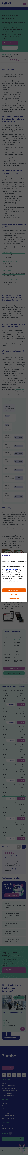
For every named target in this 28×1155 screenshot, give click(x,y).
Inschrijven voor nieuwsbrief (12, 1139)
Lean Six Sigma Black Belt (10, 280)
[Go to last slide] (4, 1034)
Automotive (5, 1103)
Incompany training (13, 673)
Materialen (13, 56)
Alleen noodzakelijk (14, 598)
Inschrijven (13, 668)
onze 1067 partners (11, 569)
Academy (8, 8)
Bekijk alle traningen (10, 1037)
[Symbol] (8, 4)
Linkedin (10, 1133)
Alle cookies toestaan (14, 590)
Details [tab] (13, 561)
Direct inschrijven (9, 43)
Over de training (7, 54)
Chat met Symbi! (10, 895)
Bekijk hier (17, 639)
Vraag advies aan (9, 48)
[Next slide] (24, 847)
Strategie (4, 1083)
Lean (3, 1108)
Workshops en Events (8, 1118)
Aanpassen (14, 594)
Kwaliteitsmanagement (8, 1085)
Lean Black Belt (7, 270)
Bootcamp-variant (19, 389)
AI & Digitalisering (7, 1093)
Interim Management (8, 1095)
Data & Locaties (6, 58)
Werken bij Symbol (7, 1128)
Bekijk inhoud (18, 437)
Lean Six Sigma (6, 1111)
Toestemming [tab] (5, 561)
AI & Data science (7, 1106)
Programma (16, 54)
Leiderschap (5, 1113)
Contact (6, 1068)
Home (3, 8)
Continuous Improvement (9, 1090)
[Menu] (24, 3)
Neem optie (11, 704)
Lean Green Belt (7, 252)
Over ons (4, 1126)
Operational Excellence (8, 1088)
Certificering (5, 56)
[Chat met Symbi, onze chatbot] (22, 1148)
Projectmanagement (8, 1116)
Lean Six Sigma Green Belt (10, 261)
